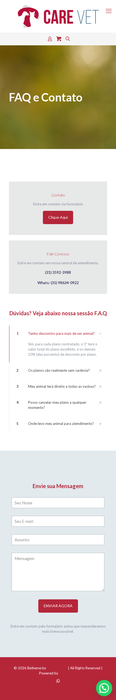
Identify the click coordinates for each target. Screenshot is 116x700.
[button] (58, 344)
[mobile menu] (108, 10)
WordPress (68, 673)
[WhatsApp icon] (58, 680)
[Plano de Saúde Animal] (58, 16)
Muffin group (57, 668)
